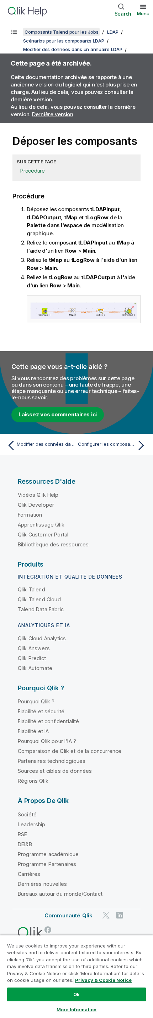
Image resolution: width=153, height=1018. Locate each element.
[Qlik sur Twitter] (106, 915)
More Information (76, 1009)
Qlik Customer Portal (43, 535)
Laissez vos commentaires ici (58, 414)
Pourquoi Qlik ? (36, 701)
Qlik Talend (31, 589)
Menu (143, 13)
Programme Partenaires (47, 864)
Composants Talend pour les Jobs (61, 32)
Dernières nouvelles (42, 884)
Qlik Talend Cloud (39, 599)
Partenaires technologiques (51, 761)
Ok (76, 994)
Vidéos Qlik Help (38, 495)
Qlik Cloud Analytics (42, 638)
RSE (22, 834)
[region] (76, 976)
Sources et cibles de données (55, 771)
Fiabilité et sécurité (41, 711)
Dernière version (52, 114)
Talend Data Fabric (41, 609)
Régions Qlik (33, 781)
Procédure (32, 171)
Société (27, 814)
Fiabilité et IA (33, 731)
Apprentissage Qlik (41, 525)
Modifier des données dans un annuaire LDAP (72, 49)
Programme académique (48, 854)
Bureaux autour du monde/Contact (60, 894)
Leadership (32, 824)
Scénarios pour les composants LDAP (63, 41)
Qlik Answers (34, 648)
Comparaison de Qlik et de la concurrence (69, 751)
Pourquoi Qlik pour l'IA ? (47, 741)
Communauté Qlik (68, 915)
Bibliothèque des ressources (53, 544)
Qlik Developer (36, 505)
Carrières (29, 874)
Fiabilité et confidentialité (48, 721)
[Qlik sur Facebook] (48, 929)
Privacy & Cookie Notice (103, 980)
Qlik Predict (32, 658)
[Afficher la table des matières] (14, 32)
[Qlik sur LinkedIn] (119, 915)
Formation (30, 515)
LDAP (112, 32)
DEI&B (25, 844)
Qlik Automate (35, 668)
